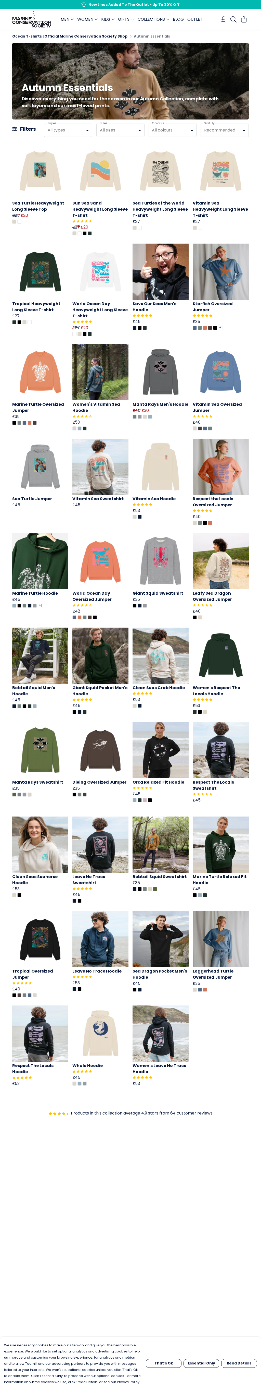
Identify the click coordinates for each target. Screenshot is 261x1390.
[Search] (233, 19)
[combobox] (68, 130)
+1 (221, 328)
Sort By (209, 123)
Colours (158, 123)
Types (52, 123)
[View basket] (244, 19)
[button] (87, 130)
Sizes (104, 123)
